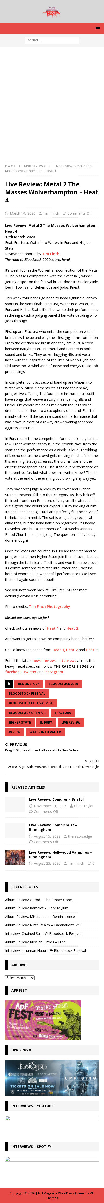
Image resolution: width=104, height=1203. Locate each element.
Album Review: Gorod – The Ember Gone (38, 899)
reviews (49, 660)
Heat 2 (72, 628)
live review (70, 722)
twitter (30, 671)
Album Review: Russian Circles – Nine (35, 942)
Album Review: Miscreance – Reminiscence (40, 916)
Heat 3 (91, 649)
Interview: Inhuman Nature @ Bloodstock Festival (45, 950)
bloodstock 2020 (63, 684)
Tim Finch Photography (49, 606)
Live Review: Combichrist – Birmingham (53, 827)
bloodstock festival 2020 (31, 703)
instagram (53, 671)
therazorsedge (80, 836)
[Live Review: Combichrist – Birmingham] (15, 830)
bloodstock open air (27, 713)
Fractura (63, 713)
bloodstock (29, 684)
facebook (13, 671)
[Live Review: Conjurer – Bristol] (15, 804)
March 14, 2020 (22, 213)
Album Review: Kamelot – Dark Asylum (36, 908)
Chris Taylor (84, 805)
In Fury (46, 722)
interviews (67, 660)
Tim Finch (51, 213)
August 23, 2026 (47, 863)
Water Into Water (45, 732)
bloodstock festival (27, 693)
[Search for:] (52, 40)
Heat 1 (53, 628)
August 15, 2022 (47, 836)
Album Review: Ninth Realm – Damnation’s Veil (43, 925)
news (37, 660)
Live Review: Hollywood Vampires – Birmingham (60, 854)
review (14, 732)
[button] (97, 29)
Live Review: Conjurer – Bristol (56, 799)
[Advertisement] (52, 106)
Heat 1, (59, 649)
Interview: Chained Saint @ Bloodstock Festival (43, 933)
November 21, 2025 (50, 805)
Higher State (20, 722)
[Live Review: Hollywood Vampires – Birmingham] (15, 857)
